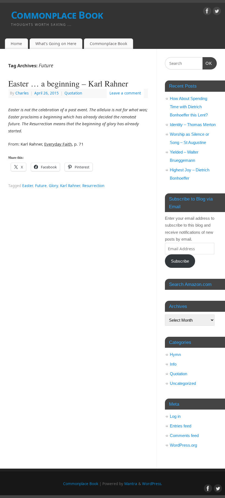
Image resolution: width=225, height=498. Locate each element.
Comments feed (184, 435)
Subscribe (180, 261)
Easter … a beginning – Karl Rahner (68, 83)
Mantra (130, 483)
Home (16, 43)
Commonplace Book (57, 15)
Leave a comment (125, 93)
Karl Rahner (70, 185)
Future (41, 185)
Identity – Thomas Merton (193, 124)
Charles (22, 93)
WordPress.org (183, 445)
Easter (27, 185)
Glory (53, 185)
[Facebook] (207, 12)
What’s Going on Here (55, 43)
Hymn (175, 354)
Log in (175, 416)
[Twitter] (217, 12)
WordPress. (152, 483)
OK (207, 63)
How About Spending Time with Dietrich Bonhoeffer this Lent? (189, 106)
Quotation (73, 93)
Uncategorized (183, 383)
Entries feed (180, 426)
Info (173, 364)
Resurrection (93, 185)
